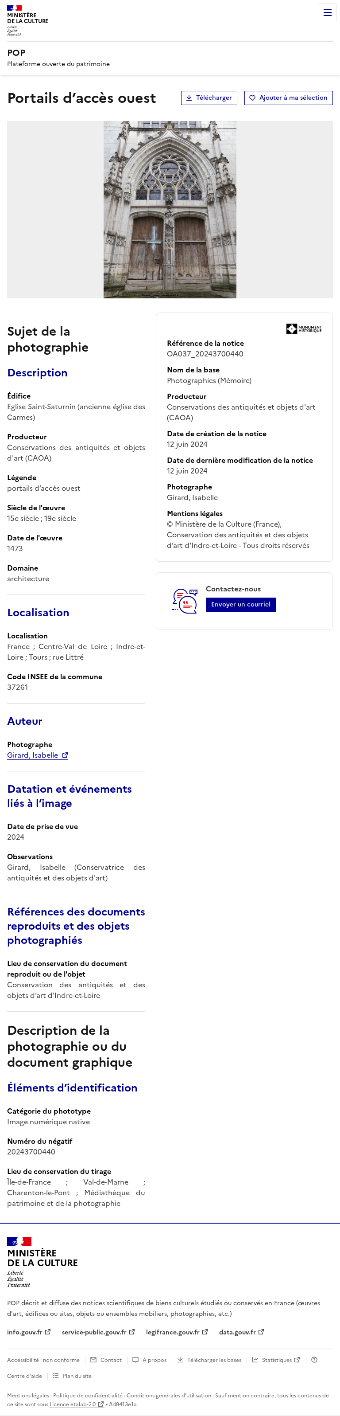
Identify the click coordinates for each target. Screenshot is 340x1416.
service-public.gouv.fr (94, 1332)
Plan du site (77, 1376)
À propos (154, 1360)
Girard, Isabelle (32, 755)
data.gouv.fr (237, 1332)
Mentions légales (28, 1396)
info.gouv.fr (24, 1332)
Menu (327, 12)
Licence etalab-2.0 (73, 1404)
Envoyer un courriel (240, 604)
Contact (111, 1360)
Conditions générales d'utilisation (169, 1396)
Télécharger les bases (214, 1360)
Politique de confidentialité (88, 1396)
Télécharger (214, 97)
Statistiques (277, 1360)
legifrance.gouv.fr (173, 1332)
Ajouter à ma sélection (293, 97)
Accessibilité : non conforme (43, 1360)
